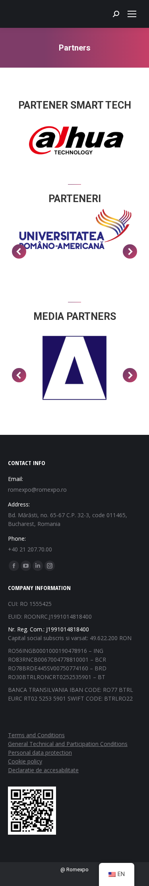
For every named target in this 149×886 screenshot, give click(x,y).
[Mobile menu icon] (132, 14)
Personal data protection (40, 752)
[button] (19, 251)
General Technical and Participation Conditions (68, 744)
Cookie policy (25, 761)
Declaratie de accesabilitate (43, 770)
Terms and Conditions (36, 735)
